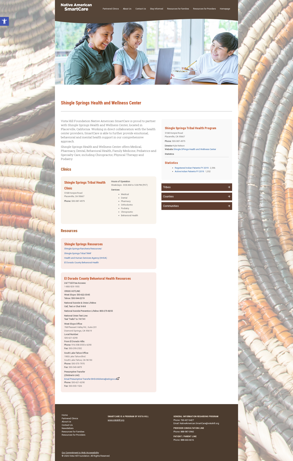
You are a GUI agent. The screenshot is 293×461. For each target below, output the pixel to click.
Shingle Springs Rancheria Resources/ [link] (83, 248)
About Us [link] (127, 9)
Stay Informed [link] (156, 9)
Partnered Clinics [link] (111, 9)
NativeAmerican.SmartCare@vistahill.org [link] (199, 423)
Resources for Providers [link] (204, 9)
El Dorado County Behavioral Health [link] (81, 262)
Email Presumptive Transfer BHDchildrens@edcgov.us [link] (90, 379)
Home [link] (65, 415)
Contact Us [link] (140, 9)
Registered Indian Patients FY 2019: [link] (192, 168)
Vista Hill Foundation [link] (79, 456)
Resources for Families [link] (178, 9)
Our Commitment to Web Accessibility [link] (80, 452)
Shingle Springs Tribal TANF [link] (77, 253)
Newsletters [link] (67, 428)
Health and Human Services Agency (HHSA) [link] (85, 258)
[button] (196, 187)
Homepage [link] (225, 9)
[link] (4, 21)
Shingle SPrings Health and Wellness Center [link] (194, 149)
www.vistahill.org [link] (116, 420)
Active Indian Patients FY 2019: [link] (189, 171)
